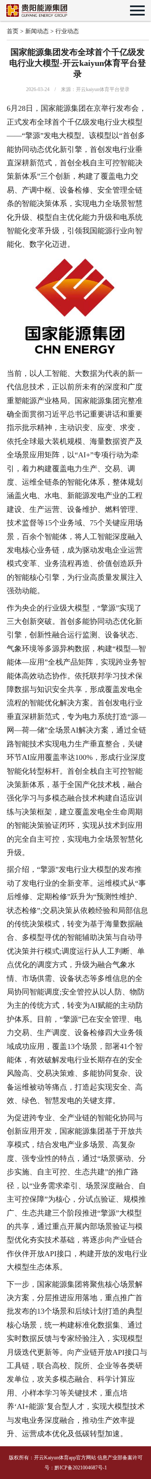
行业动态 (67, 31)
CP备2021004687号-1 (84, 1468)
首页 (12, 31)
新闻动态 (37, 31)
